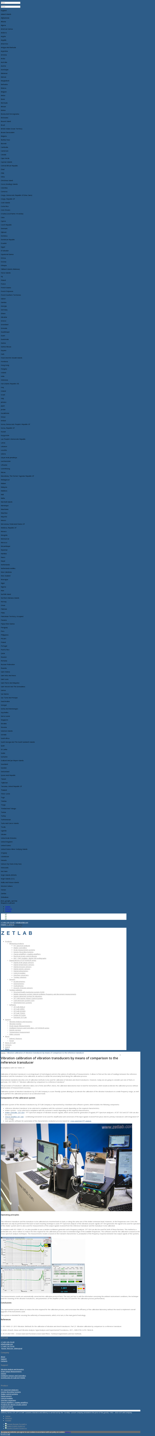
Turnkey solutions (15, 990)
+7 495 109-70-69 (8, 922)
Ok (66, 1432)
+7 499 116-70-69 (7, 1346)
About (3, 1357)
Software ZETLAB (7, 1409)
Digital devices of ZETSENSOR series (22, 960)
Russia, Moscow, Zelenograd (11, 1348)
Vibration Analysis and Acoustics (12, 1369)
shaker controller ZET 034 (14, 1112)
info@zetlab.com (22, 922)
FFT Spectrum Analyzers (9, 1390)
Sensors (12, 979)
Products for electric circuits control (14, 1404)
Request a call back (8, 903)
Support (4, 1359)
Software (12, 1005)
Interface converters (8, 1400)
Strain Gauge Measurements (11, 1371)
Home (3, 1053)
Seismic (3, 1373)
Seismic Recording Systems (11, 1392)
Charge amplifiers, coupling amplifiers (14, 1402)
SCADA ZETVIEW (7, 1407)
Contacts (4, 1361)
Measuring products (16, 943)
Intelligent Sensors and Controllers (13, 1376)
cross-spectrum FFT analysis (80, 1121)
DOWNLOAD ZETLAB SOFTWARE (13, 1378)
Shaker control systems (9, 1394)
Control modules (7, 1398)
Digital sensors (6, 1396)
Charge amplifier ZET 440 (14, 1117)
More (69, 1432)
